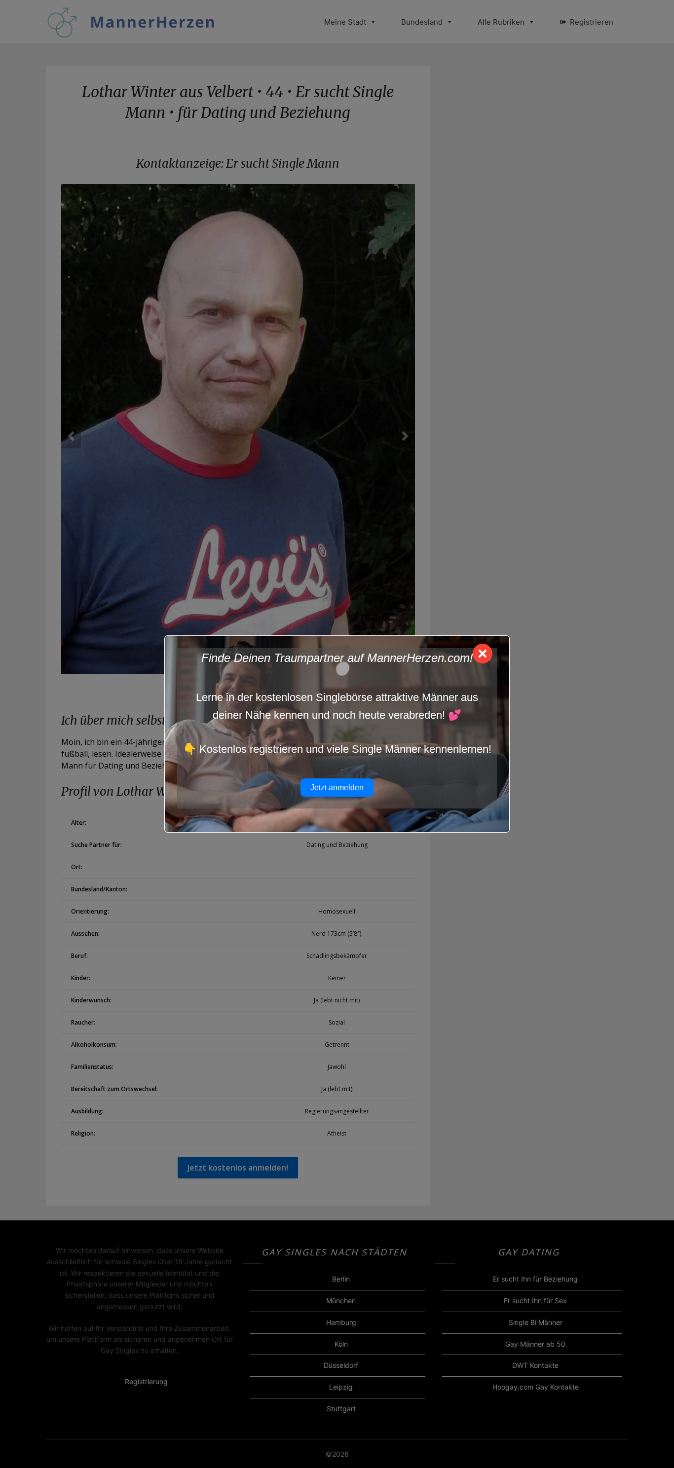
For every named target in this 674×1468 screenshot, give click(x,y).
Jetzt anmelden (337, 787)
